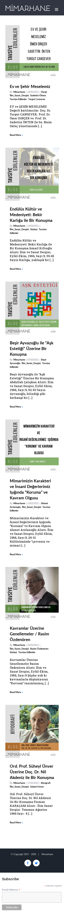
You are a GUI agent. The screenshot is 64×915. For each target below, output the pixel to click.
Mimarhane (19, 92)
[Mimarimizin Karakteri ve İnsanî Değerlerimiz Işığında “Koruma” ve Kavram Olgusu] (32, 446)
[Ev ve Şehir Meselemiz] (32, 51)
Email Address (11, 889)
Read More (15, 135)
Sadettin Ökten (38, 96)
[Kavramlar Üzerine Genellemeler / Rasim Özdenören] (32, 593)
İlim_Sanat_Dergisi (19, 96)
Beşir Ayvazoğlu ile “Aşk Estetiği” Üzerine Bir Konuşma (31, 348)
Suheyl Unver (37, 787)
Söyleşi (33, 229)
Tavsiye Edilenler (18, 99)
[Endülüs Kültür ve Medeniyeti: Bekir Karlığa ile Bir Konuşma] (32, 174)
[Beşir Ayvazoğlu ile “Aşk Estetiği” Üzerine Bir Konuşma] (32, 308)
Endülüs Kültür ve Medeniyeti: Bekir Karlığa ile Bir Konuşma (31, 215)
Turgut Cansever (36, 99)
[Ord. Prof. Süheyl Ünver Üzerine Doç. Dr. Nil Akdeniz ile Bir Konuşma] (32, 731)
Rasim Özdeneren (39, 649)
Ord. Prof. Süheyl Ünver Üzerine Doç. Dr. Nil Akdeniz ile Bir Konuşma (32, 772)
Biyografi (45, 783)
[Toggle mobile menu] (57, 9)
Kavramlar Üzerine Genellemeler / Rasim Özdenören (29, 634)
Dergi (44, 92)
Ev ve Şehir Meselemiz (30, 87)
